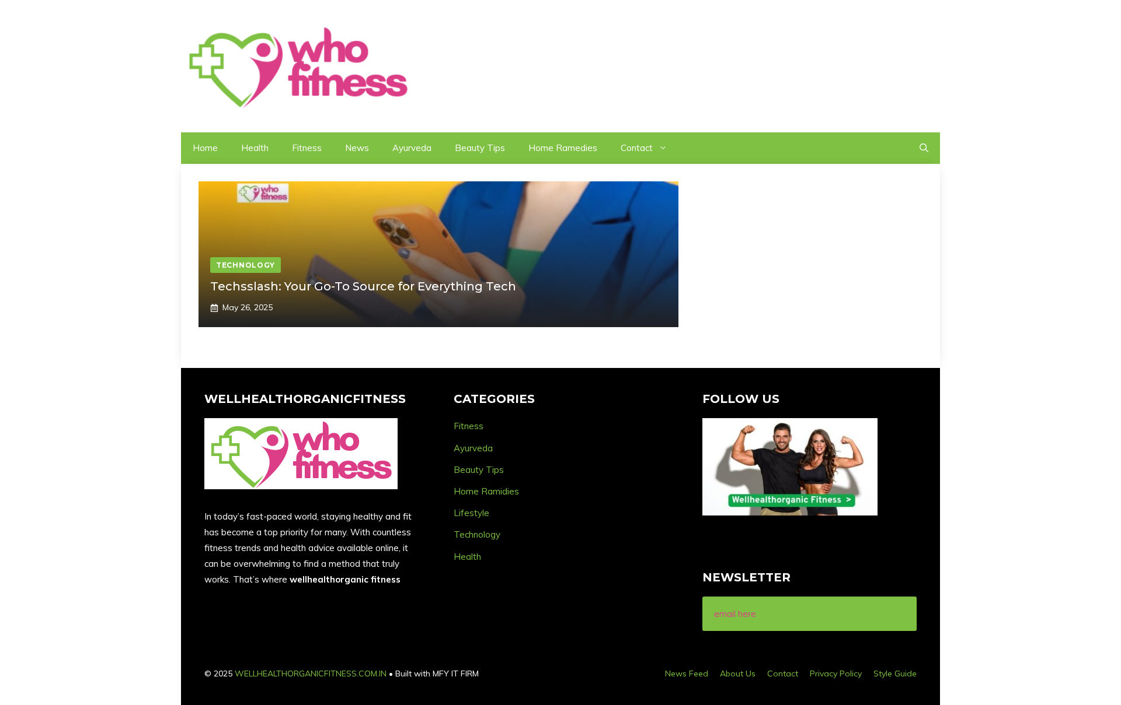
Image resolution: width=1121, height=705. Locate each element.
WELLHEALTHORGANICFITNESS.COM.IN (311, 673)
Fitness (307, 147)
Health (255, 147)
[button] (924, 148)
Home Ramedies (562, 147)
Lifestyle (471, 512)
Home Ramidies (486, 491)
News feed (686, 673)
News (357, 147)
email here (735, 613)
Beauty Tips (480, 147)
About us (738, 673)
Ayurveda (411, 147)
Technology (477, 534)
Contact (637, 147)
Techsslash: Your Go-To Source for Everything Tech (363, 286)
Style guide (895, 673)
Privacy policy (836, 673)
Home (205, 147)
